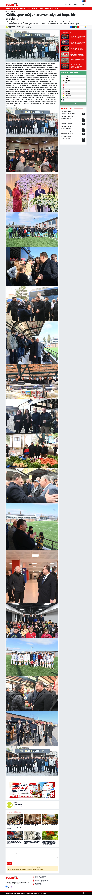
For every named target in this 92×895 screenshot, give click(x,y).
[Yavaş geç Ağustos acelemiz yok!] (50, 818)
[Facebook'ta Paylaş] (71, 27)
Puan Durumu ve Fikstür (39, 881)
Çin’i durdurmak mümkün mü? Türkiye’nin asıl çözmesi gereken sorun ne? (14, 842)
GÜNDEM (8, 8)
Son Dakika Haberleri (39, 884)
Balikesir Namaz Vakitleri (39, 879)
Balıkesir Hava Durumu (39, 877)
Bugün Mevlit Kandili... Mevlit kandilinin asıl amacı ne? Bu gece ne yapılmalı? (32, 826)
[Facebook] (17, 807)
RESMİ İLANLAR (54, 8)
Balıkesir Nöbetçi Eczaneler (40, 876)
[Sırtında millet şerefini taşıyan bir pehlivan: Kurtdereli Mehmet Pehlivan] (32, 835)
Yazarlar (82, 4)
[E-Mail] (15, 807)
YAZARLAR (46, 8)
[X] (9, 887)
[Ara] (85, 4)
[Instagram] (22, 807)
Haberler (7, 11)
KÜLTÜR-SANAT (21, 8)
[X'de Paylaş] (73, 27)
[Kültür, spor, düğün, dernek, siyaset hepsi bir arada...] (32, 46)
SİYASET (28, 8)
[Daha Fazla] (78, 27)
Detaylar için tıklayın (73, 103)
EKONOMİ (13, 8)
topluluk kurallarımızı (18, 867)
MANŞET (13, 11)
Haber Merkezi (18, 804)
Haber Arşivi (37, 886)
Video (75, 4)
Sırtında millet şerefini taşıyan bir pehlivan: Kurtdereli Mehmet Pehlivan (32, 842)
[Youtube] (24, 807)
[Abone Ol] (85, 27)
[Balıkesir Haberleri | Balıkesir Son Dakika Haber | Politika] (12, 4)
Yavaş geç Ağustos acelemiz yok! (49, 824)
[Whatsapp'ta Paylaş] (76, 27)
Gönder (9, 863)
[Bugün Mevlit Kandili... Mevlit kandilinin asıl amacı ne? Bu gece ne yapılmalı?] (32, 818)
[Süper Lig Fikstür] (84, 108)
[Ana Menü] (85, 8)
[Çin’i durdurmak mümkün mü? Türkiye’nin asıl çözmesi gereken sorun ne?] (15, 835)
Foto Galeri (68, 4)
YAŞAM (33, 8)
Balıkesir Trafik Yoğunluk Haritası (41, 880)
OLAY (37, 8)
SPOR (41, 8)
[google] (32, 790)
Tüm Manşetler (38, 883)
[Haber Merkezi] (10, 805)
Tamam (85, 893)
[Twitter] (19, 807)
